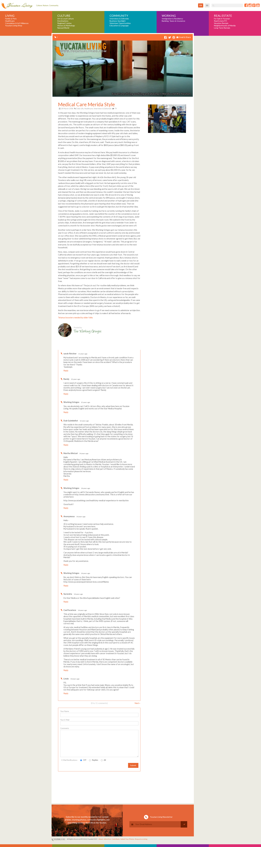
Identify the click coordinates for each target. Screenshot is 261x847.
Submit (133, 765)
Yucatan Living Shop (13, 25)
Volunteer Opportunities (120, 23)
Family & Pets (11, 19)
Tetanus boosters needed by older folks (75, 317)
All (104, 760)
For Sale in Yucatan (222, 19)
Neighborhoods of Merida (225, 25)
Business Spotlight (118, 21)
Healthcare (10, 21)
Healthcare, (88, 108)
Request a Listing (141, 839)
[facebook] (165, 37)
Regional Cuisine (64, 23)
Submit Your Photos (127, 839)
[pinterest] (173, 37)
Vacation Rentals (221, 23)
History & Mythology (66, 25)
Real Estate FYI (220, 21)
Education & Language (119, 25)
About (101, 839)
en (200, 5)
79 (115, 108)
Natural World (63, 28)
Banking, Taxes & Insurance (173, 21)
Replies (94, 760)
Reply (65, 370)
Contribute (116, 839)
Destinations (62, 21)
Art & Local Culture (65, 19)
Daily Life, (80, 108)
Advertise (107, 839)
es (207, 5)
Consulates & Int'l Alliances (17, 23)
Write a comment (130, 348)
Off (84, 760)
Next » (137, 703)
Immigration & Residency (172, 19)
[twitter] (169, 37)
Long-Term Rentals (222, 28)
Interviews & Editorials (119, 19)
